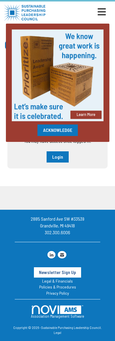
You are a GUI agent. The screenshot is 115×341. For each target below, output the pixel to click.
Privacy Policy (57, 293)
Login (57, 157)
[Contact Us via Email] (62, 254)
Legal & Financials (57, 280)
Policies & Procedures (57, 286)
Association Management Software (57, 316)
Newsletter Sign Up (57, 272)
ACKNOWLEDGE (57, 130)
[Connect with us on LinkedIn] (51, 254)
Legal (57, 332)
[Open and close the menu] (77, 12)
